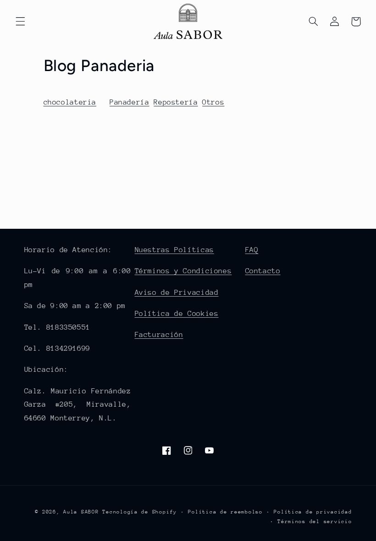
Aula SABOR (81, 512)
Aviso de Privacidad (177, 292)
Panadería (129, 102)
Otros (213, 102)
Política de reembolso (225, 512)
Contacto (263, 271)
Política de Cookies (177, 313)
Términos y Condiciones (183, 271)
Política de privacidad (313, 512)
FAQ (252, 250)
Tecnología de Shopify (139, 512)
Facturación (159, 335)
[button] (20, 21)
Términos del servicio (314, 521)
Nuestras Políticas (174, 250)
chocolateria (70, 102)
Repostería (176, 102)
